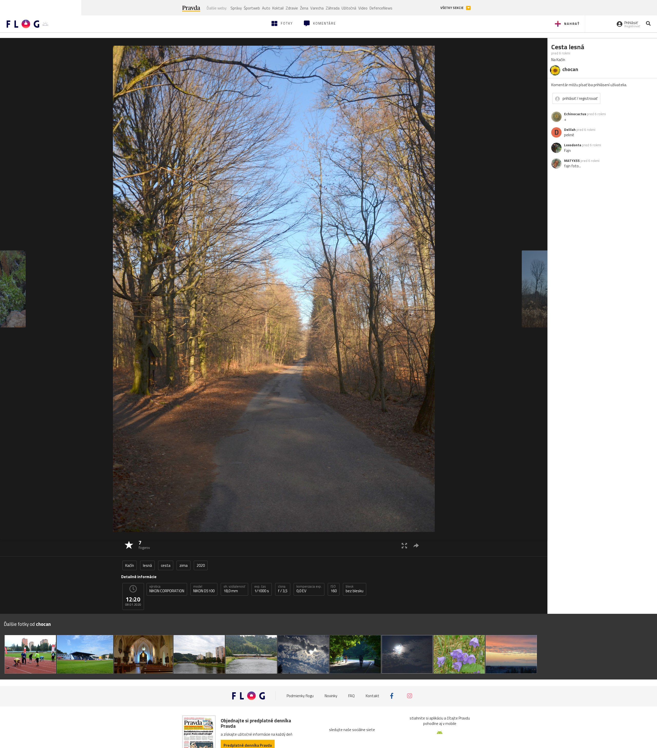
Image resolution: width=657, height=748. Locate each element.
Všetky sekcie (452, 7)
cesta (165, 565)
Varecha (317, 8)
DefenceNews (381, 8)
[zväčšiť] (404, 545)
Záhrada (333, 8)
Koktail (278, 8)
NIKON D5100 (204, 589)
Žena (304, 8)
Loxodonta (572, 145)
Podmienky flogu (300, 696)
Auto (266, 8)
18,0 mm (234, 589)
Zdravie (292, 8)
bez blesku (354, 589)
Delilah (570, 129)
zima (183, 565)
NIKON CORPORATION (166, 589)
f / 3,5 (282, 589)
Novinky (331, 696)
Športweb (252, 8)
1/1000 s (261, 589)
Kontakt (372, 696)
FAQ (351, 696)
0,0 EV (309, 589)
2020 (201, 565)
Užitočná (349, 8)
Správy (236, 8)
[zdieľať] (416, 545)
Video (363, 8)
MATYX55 (572, 160)
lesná (147, 565)
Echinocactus (575, 113)
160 (334, 589)
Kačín (129, 565)
